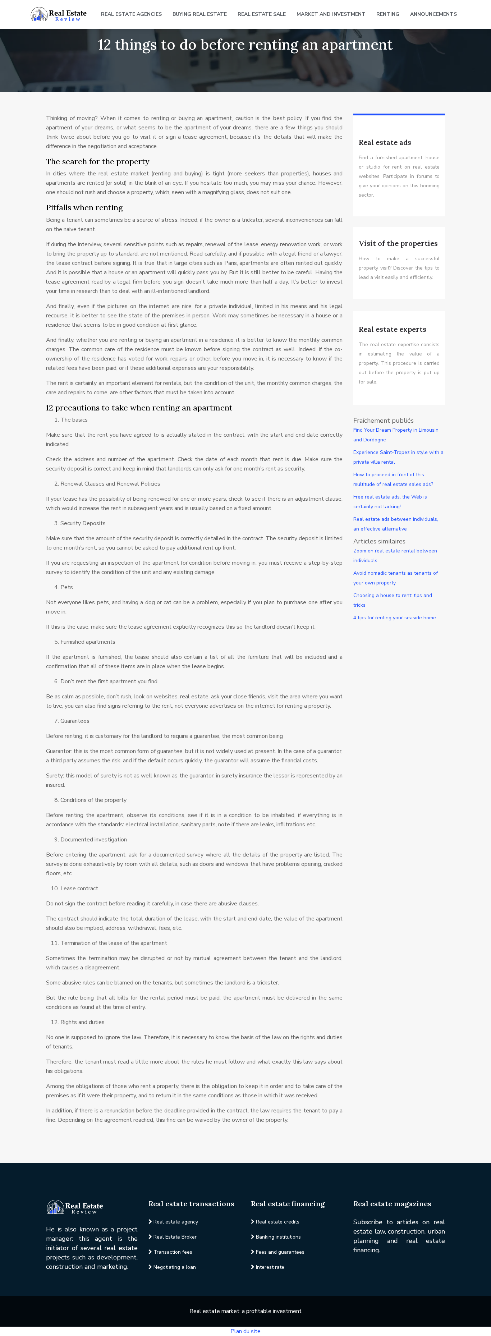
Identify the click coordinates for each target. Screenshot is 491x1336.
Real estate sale (262, 14)
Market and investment (331, 14)
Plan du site (245, 1331)
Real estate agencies (131, 14)
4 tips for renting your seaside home (394, 617)
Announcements (433, 14)
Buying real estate (200, 14)
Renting (387, 14)
